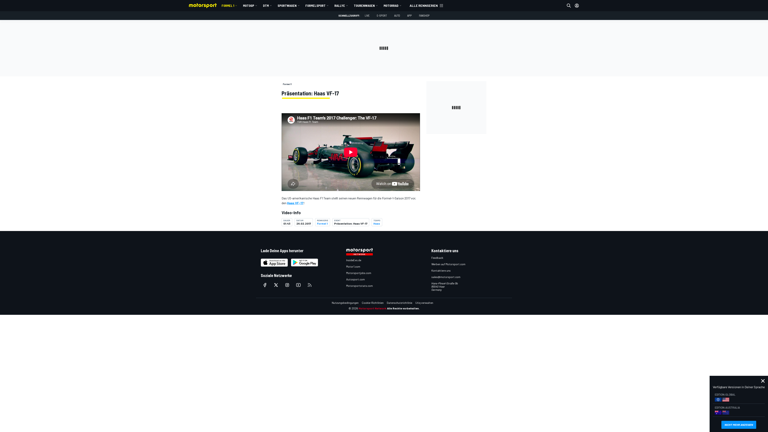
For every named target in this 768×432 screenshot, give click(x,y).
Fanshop (424, 15)
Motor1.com (353, 266)
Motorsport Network (372, 308)
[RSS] (310, 285)
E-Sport (382, 15)
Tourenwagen (364, 5)
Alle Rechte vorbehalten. (403, 308)
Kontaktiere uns (441, 270)
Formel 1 (228, 5)
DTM (266, 5)
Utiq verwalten (424, 302)
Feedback (437, 257)
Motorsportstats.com (359, 285)
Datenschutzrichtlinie (399, 302)
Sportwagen (287, 5)
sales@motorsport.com (445, 277)
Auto (397, 15)
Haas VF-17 (295, 203)
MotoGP (248, 5)
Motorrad (391, 5)
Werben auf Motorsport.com (448, 264)
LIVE (367, 15)
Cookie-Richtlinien (373, 302)
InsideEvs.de (353, 260)
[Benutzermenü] (577, 6)
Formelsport (315, 5)
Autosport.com (355, 279)
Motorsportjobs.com (358, 273)
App (409, 15)
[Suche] (569, 6)
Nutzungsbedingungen (345, 302)
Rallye (339, 5)
